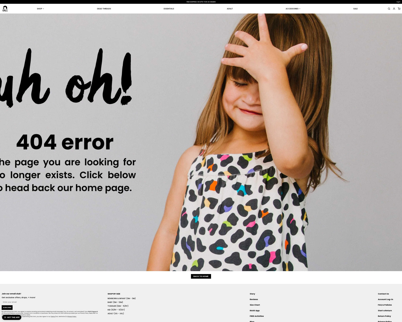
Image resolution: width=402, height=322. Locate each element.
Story (252, 293)
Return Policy (384, 316)
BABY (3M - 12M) (115, 302)
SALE (355, 8)
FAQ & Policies (385, 305)
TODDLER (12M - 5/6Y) (118, 306)
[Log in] (393, 8)
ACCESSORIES (292, 8)
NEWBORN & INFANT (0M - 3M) (122, 298)
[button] (11, 317)
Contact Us (383, 293)
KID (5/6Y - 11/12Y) (116, 309)
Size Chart (255, 305)
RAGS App (255, 310)
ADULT (230, 8)
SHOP (39, 8)
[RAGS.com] (5, 8)
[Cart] (398, 8)
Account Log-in (385, 299)
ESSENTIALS (169, 8)
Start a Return (385, 310)
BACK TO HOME (200, 276)
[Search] (388, 8)
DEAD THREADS (104, 8)
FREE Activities (257, 316)
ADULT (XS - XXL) (116, 313)
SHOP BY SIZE (114, 293)
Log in (398, 2)
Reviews (254, 299)
